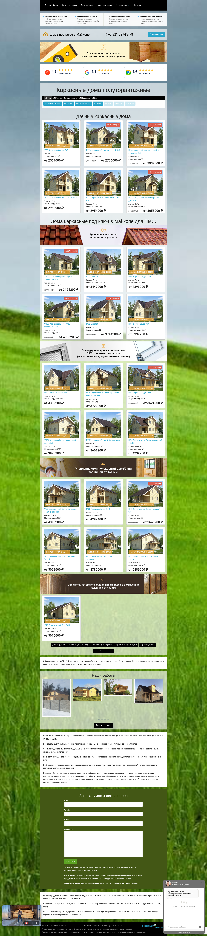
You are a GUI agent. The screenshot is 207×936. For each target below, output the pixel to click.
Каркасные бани (104, 5)
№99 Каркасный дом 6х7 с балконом (60, 197)
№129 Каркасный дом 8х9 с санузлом (103, 440)
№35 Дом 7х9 (92, 276)
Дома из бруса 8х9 (58, 645)
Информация (121, 5)
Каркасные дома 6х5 (148, 645)
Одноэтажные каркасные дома (126, 645)
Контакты (138, 5)
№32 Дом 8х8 (92, 324)
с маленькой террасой (52, 103)
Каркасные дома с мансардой (79, 645)
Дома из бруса (51, 5)
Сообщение (68, 829)
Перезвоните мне (156, 34)
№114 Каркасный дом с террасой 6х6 (103, 150)
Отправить (70, 861)
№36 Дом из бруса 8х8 (138, 324)
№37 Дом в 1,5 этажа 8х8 (55, 393)
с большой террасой (83, 103)
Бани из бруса (87, 5)
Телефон (67, 810)
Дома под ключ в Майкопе (69, 34)
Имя (66, 800)
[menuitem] (51, 5)
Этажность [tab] (71, 98)
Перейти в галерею (103, 725)
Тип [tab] (49, 98)
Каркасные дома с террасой (102, 645)
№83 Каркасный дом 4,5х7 (56, 150)
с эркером (97, 103)
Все (95, 98)
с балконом (68, 103)
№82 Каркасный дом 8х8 (139, 393)
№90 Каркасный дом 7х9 (139, 276)
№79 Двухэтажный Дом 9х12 (57, 625)
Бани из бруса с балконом (103, 651)
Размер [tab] (58, 98)
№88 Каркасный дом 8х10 (98, 509)
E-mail (66, 820)
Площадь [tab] (85, 98)
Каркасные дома (69, 5)
